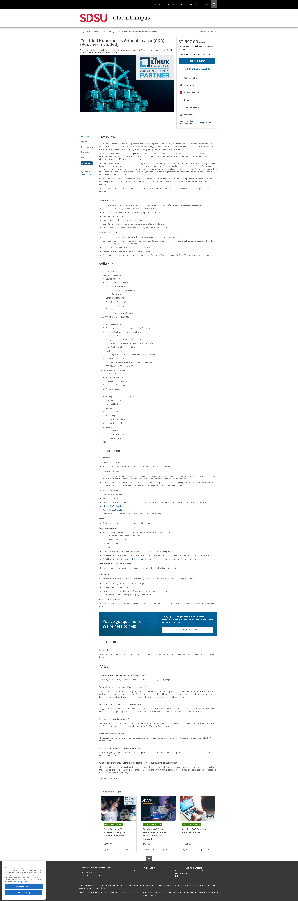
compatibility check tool (135, 559)
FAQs (83, 157)
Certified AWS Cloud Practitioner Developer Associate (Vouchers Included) (154, 834)
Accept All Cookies (23, 887)
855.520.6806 (86, 175)
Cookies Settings (24, 893)
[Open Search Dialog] (214, 4)
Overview (85, 136)
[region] (24, 880)
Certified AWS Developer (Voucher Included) (194, 831)
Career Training (134, 871)
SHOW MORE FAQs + (108, 778)
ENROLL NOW (197, 61)
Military (177, 871)
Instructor (85, 152)
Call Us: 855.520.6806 (207, 32)
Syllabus (84, 142)
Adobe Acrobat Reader (113, 510)
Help (177, 876)
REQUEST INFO (206, 122)
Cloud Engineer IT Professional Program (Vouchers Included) (115, 832)
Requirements (87, 147)
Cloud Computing (108, 32)
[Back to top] (149, 867)
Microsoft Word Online (113, 506)
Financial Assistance (182, 873)
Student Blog (200, 871)
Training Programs (93, 32)
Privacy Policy (152, 895)
